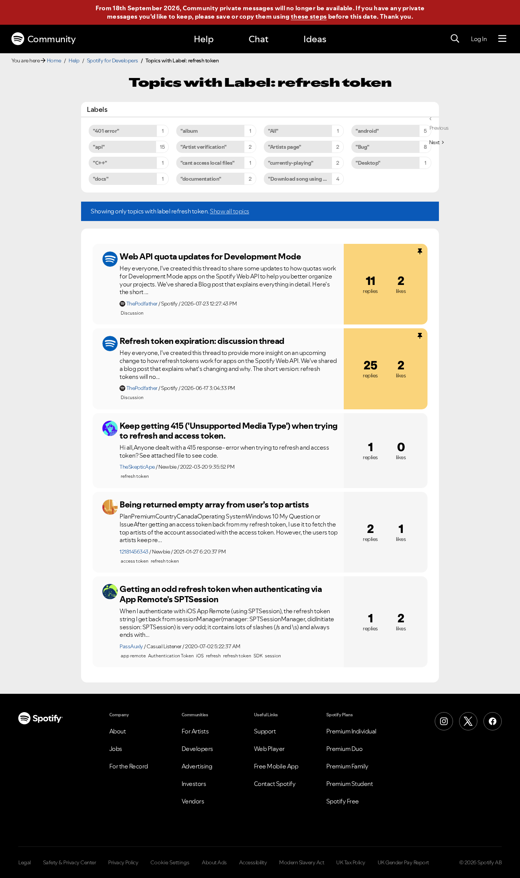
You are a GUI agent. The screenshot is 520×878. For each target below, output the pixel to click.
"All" (273, 131)
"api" (99, 147)
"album (189, 131)
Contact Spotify (275, 783)
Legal (24, 862)
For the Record (128, 766)
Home (54, 60)
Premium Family (347, 766)
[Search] (454, 39)
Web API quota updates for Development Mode (210, 256)
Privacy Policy (123, 862)
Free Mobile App (276, 766)
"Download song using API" (300, 179)
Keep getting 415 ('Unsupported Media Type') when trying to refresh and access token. (229, 431)
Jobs (115, 748)
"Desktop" (368, 163)
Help (204, 39)
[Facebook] (492, 721)
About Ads (214, 862)
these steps (309, 16)
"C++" (100, 163)
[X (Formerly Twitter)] (468, 721)
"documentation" (200, 179)
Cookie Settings (170, 862)
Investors (194, 783)
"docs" (100, 179)
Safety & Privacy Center (69, 862)
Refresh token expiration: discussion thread (202, 341)
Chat (258, 39)
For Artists (195, 731)
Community (51, 39)
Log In (479, 39)
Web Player (269, 748)
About (117, 731)
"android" (367, 131)
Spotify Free (342, 801)
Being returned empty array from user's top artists (214, 504)
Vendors (193, 801)
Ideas (314, 39)
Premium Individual (351, 731)
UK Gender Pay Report (403, 862)
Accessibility (253, 862)
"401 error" (106, 131)
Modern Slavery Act (301, 862)
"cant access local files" (207, 163)
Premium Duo (344, 748)
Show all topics (229, 211)
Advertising (197, 766)
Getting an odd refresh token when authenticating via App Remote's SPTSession (221, 594)
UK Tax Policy (350, 862)
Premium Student (349, 783)
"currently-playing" (290, 163)
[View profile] (110, 259)
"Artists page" (284, 147)
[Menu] (502, 38)
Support (265, 731)
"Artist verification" (203, 147)
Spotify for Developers (112, 60)
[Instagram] (444, 721)
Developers (197, 748)
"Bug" (362, 147)
